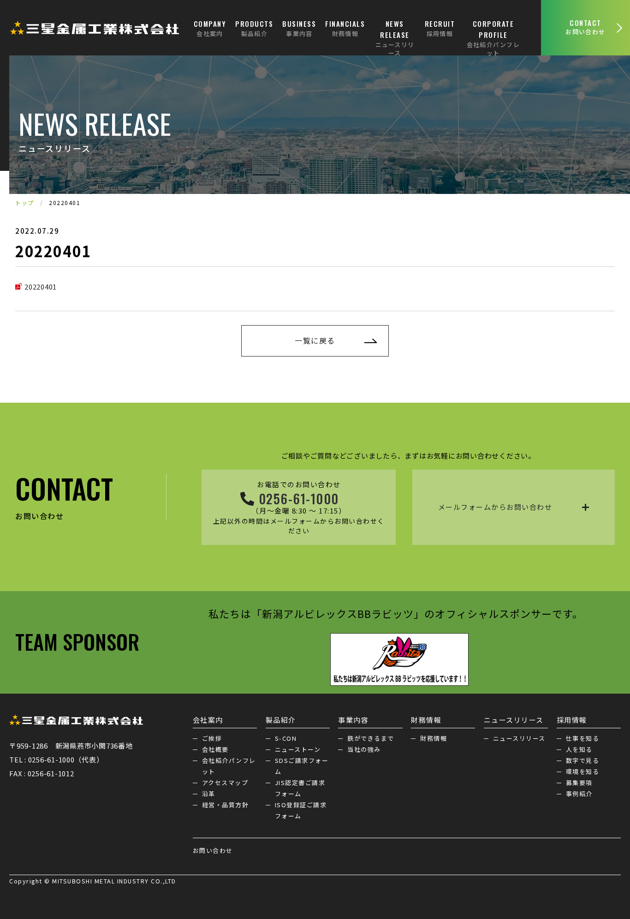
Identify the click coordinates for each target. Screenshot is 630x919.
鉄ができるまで (370, 738)
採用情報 (572, 720)
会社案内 (208, 720)
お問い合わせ (213, 850)
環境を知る (583, 771)
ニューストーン (298, 749)
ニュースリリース (514, 720)
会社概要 (215, 749)
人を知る (579, 749)
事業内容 (353, 720)
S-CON (286, 738)
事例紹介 (579, 793)
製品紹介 (281, 720)
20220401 (40, 286)
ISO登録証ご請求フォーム (301, 810)
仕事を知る (583, 738)
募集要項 (579, 782)
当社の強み (364, 749)
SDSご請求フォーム (302, 766)
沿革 (208, 793)
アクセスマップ (225, 782)
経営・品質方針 (225, 804)
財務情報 (426, 720)
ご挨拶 (212, 738)
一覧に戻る (315, 340)
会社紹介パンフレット (229, 766)
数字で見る (583, 760)
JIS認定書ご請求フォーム (300, 788)
